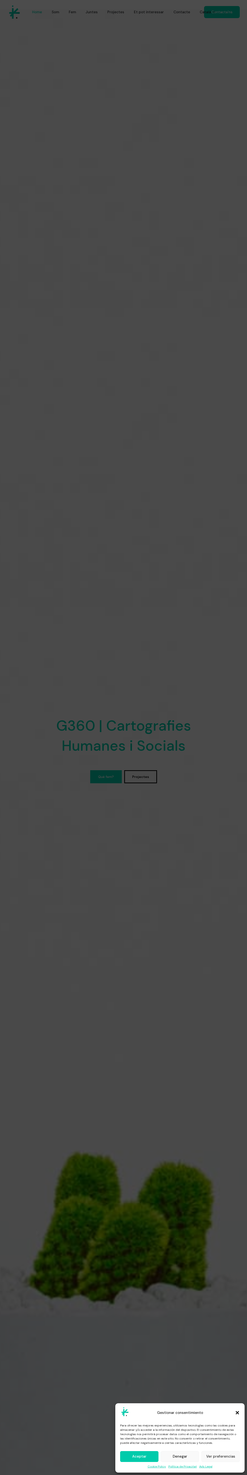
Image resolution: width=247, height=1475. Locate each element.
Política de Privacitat (182, 1466)
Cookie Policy (157, 1466)
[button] (237, 1412)
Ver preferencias (220, 1456)
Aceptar (139, 1456)
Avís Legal (206, 1466)
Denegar (180, 1456)
